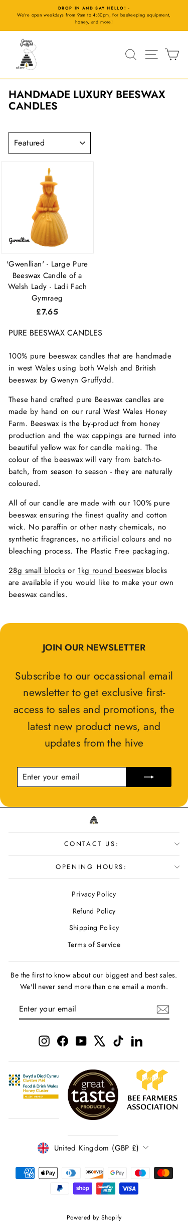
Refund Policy (94, 911)
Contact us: (91, 843)
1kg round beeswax (110, 570)
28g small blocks (37, 570)
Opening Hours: (91, 867)
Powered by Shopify (94, 1217)
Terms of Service (94, 945)
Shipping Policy (94, 927)
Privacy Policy (94, 894)
